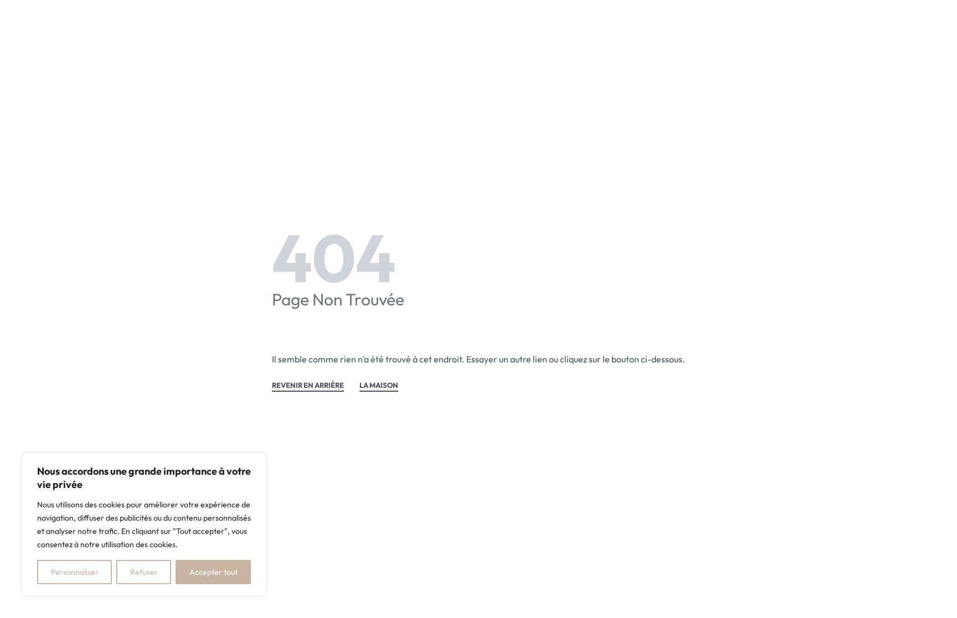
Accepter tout (213, 572)
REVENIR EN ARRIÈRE (308, 386)
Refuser (144, 572)
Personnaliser (75, 572)
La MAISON (378, 386)
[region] (144, 524)
